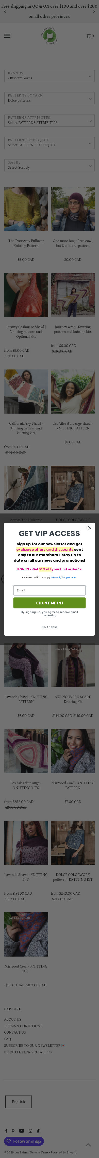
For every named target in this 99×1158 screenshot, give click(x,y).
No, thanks (49, 626)
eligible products (66, 577)
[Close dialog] (89, 527)
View (54, 577)
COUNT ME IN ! (49, 603)
